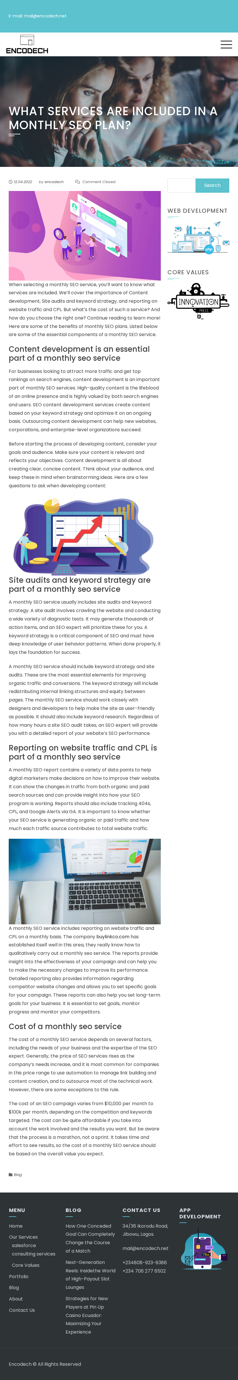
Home (16, 1226)
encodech (54, 181)
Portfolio (18, 1276)
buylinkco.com (113, 936)
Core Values (25, 1265)
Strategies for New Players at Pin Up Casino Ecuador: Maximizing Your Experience (87, 1315)
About (16, 1299)
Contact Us (22, 1310)
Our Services (23, 1237)
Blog (18, 1174)
